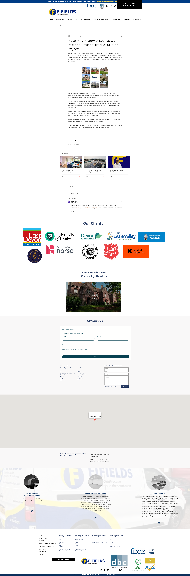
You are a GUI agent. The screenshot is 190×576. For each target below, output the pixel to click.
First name (65, 336)
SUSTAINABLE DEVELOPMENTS (44, 546)
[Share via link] (79, 140)
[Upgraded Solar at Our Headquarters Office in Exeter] (95, 162)
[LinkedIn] (107, 6)
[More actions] (121, 36)
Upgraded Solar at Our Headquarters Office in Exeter (93, 171)
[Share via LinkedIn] (75, 140)
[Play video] (93, 297)
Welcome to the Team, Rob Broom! (117, 171)
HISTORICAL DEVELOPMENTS (44, 543)
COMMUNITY (43, 549)
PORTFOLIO (42, 552)
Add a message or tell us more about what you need (74, 349)
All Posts (62, 26)
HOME (41, 535)
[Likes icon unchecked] (72, 212)
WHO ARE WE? (43, 538)
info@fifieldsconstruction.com (102, 454)
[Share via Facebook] (68, 140)
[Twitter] (114, 6)
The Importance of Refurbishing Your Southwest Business (68, 171)
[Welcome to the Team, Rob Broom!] (119, 162)
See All (128, 153)
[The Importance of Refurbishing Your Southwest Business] (71, 162)
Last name (99, 336)
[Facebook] (111, 6)
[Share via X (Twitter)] (72, 140)
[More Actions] (121, 202)
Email (63, 343)
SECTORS (41, 541)
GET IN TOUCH (43, 554)
